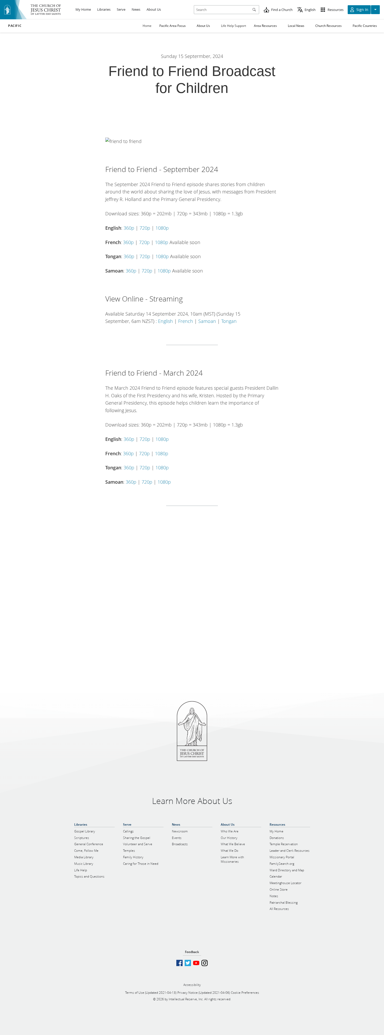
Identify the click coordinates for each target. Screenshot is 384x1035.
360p (129, 228)
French (185, 321)
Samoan (207, 321)
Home (147, 25)
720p (144, 228)
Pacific (14, 26)
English (165, 321)
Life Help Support (233, 25)
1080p (162, 228)
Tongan (229, 321)
